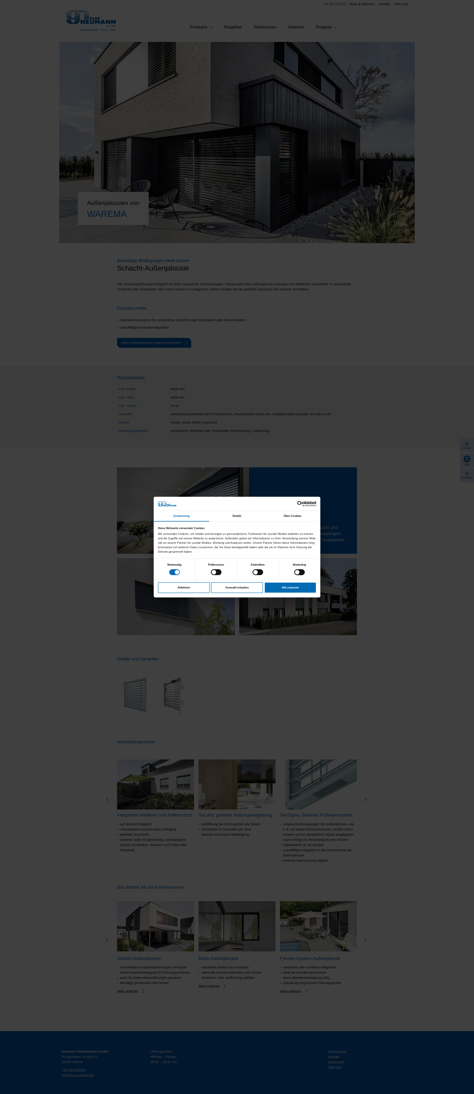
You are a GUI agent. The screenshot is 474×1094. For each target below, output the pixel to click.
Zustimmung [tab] (181, 516)
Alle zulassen (290, 587)
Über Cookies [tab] (292, 516)
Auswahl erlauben (237, 587)
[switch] (216, 572)
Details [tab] (237, 516)
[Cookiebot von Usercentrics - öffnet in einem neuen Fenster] (300, 503)
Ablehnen (184, 587)
